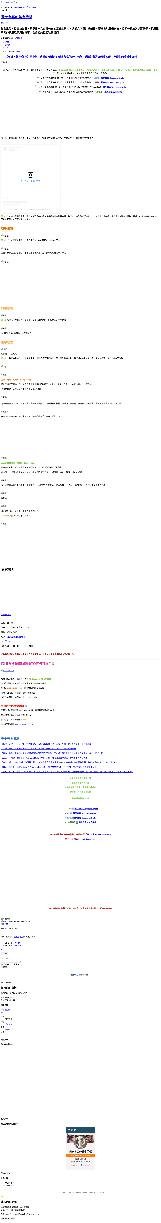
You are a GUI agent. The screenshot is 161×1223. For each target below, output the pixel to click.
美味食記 (17, 943)
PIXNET (64, 1192)
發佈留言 (4, 967)
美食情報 (18, 38)
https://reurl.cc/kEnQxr (24, 724)
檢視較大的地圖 (6, 615)
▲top (3, 949)
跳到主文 (4, 23)
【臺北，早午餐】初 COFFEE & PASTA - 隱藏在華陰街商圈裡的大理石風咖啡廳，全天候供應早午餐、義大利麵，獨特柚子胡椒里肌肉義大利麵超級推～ (67, 772)
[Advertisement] (80, 113)
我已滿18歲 (5, 1218)
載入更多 (4, 953)
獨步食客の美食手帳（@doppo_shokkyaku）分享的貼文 (30, 209)
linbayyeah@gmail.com (86, 839)
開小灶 (8, 641)
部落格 (8, 45)
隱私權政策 (92, 1192)
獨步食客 (4, 924)
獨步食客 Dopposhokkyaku (112, 78)
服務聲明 (101, 1192)
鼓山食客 (17, 945)
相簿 (7, 42)
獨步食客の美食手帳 (16, 17)
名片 (7, 47)
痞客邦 (16, 937)
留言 (21, 937)
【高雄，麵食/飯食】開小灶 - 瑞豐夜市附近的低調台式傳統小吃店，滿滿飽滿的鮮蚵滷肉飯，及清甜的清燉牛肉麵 (71, 56)
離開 (12, 1218)
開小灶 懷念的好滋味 (16, 637)
